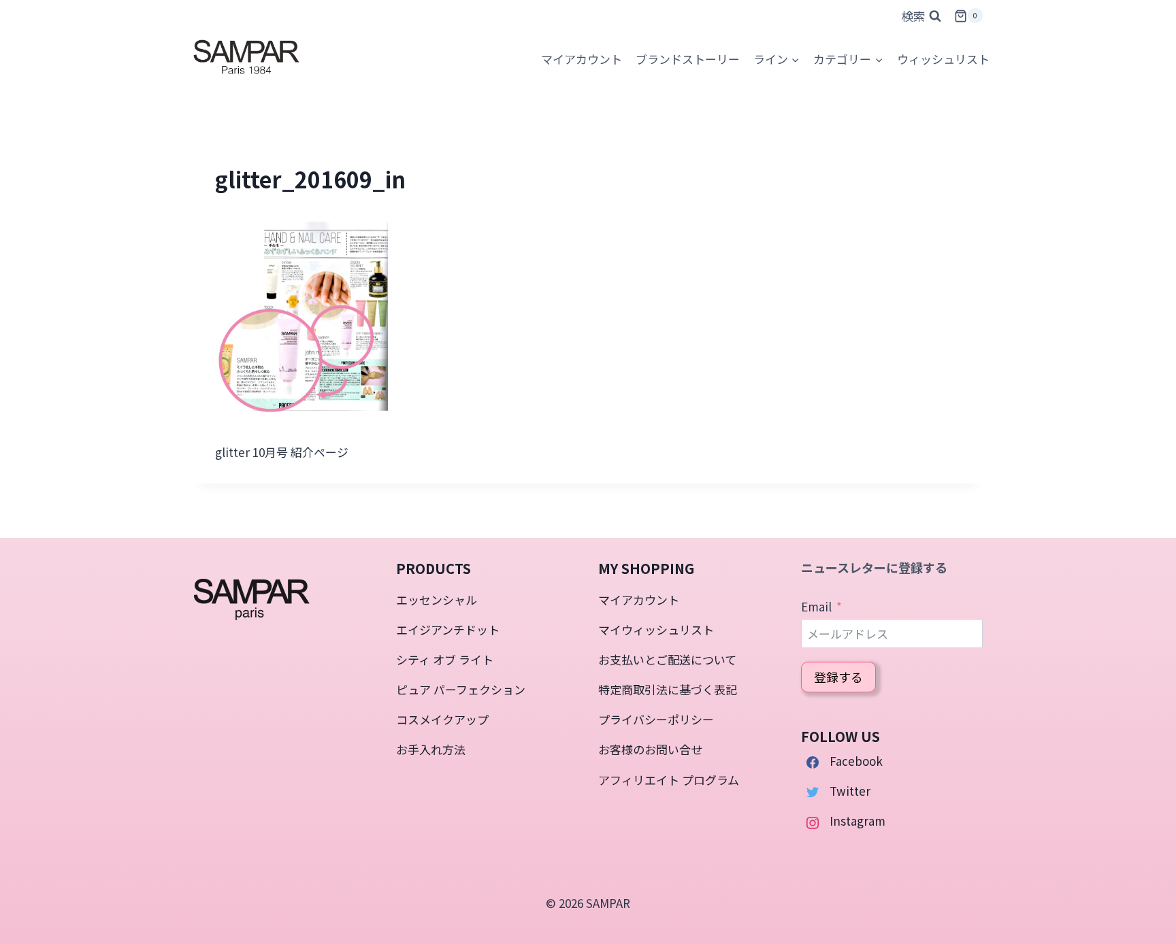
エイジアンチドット (448, 629)
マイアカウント (638, 599)
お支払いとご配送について (667, 659)
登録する (838, 677)
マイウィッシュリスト (656, 629)
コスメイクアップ (442, 719)
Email (816, 606)
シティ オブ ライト (444, 659)
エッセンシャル (436, 599)
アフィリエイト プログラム (668, 779)
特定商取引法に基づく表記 (667, 689)
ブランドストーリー (688, 58)
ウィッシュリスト (943, 58)
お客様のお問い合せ (650, 749)
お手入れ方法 (431, 749)
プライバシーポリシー (656, 719)
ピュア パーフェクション (460, 689)
